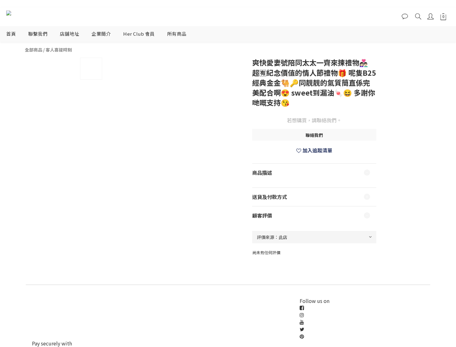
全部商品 (33, 50)
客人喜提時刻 (59, 50)
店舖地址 (69, 33)
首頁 (11, 33)
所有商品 (176, 33)
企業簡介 (101, 33)
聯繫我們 (37, 33)
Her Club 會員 (139, 33)
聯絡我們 (314, 135)
